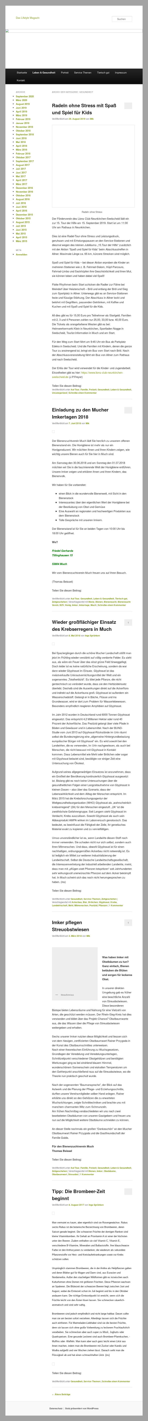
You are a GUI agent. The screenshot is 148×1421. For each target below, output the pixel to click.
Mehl (70, 905)
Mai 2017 (21, 176)
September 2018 (25, 134)
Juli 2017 (21, 168)
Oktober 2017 (23, 157)
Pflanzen (103, 905)
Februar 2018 (23, 153)
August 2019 (23, 104)
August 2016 (23, 199)
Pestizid (93, 905)
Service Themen (82, 72)
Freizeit (93, 389)
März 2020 (21, 100)
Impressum (121, 72)
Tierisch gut (103, 72)
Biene (91, 601)
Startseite (22, 72)
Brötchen (93, 902)
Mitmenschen (81, 905)
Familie (84, 389)
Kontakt (21, 80)
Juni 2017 (21, 172)
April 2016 (21, 210)
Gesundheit (103, 389)
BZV (62, 605)
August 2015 (23, 222)
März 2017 (21, 184)
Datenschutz (55, 1408)
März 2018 (21, 149)
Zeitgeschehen (59, 601)
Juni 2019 (21, 107)
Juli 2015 (21, 226)
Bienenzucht (110, 601)
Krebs (113, 902)
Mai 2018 (21, 142)
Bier (85, 902)
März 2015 (21, 241)
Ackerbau (77, 902)
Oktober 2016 (23, 195)
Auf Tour (75, 389)
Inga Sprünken (92, 635)
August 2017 (23, 165)
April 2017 (21, 180)
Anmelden (21, 254)
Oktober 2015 (23, 218)
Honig (68, 605)
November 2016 (24, 191)
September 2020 (25, 96)
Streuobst (73, 1174)
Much (93, 605)
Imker (75, 605)
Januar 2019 (22, 123)
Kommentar (116, 905)
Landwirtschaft (59, 905)
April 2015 (21, 237)
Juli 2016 (21, 203)
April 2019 (21, 111)
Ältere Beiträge (61, 1394)
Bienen (99, 601)
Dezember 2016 (24, 188)
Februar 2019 (23, 119)
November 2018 (24, 127)
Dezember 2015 (24, 214)
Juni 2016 (21, 206)
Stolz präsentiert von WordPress (82, 1408)
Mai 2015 (21, 233)
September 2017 (25, 161)
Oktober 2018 (23, 130)
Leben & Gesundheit (43, 72)
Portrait (65, 72)
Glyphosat (104, 902)
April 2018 (21, 145)
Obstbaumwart (59, 1174)
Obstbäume (110, 1171)
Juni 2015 (21, 229)
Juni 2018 (21, 138)
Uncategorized (59, 392)
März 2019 (21, 115)
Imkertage (84, 605)
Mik (92, 118)
